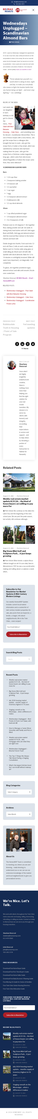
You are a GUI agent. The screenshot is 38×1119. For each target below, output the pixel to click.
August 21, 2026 (8, 496)
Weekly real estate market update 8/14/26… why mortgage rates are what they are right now (19, 740)
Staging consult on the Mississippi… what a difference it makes (20, 711)
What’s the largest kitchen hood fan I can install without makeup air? (20, 767)
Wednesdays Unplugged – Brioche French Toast (18, 749)
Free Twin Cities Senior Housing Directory (16, 985)
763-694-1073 (20, 4)
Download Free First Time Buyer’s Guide (16, 972)
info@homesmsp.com (20, 2)
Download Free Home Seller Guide (14, 975)
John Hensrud (8, 947)
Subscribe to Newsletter (18, 634)
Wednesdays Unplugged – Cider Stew (20, 297)
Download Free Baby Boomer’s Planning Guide (18, 978)
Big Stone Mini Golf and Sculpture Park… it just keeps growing (17, 553)
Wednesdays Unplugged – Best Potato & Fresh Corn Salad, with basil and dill (20, 721)
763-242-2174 (8, 952)
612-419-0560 (8, 938)
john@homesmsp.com (10, 949)
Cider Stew (15, 132)
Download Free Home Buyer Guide (14, 968)
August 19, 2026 (20, 1093)
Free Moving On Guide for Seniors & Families (17, 982)
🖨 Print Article (14, 42)
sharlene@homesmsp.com (12, 936)
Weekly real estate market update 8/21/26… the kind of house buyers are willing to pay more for (18, 502)
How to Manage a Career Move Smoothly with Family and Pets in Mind (20, 730)
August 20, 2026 (20, 1078)
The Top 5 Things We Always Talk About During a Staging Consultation (19, 758)
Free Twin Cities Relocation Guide (14, 989)
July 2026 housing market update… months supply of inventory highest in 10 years (19, 702)
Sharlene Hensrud (23, 365)
